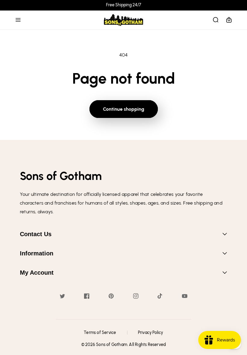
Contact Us (36, 234)
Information (36, 253)
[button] (18, 19)
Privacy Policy (150, 332)
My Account (37, 272)
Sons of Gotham (111, 344)
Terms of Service (100, 332)
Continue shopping (123, 109)
